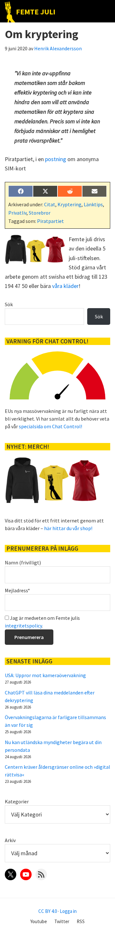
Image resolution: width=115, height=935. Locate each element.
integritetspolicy (23, 625)
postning (55, 159)
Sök (9, 304)
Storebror (39, 212)
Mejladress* (17, 590)
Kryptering (69, 204)
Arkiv (10, 840)
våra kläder (65, 286)
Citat (49, 204)
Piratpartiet (50, 221)
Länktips (93, 204)
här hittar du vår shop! (68, 528)
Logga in (68, 911)
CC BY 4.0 (47, 911)
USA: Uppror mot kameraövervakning (45, 675)
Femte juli (35, 12)
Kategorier (17, 801)
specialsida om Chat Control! (50, 426)
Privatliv (17, 212)
